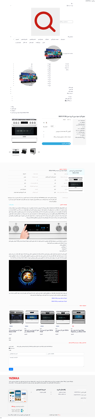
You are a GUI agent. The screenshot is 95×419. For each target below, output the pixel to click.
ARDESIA (31, 85)
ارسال (11, 369)
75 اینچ (49, 73)
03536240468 (77, 395)
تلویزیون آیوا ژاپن (29, 72)
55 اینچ (49, 70)
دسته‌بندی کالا (70, 37)
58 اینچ (49, 75)
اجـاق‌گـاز (47, 39)
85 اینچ (49, 83)
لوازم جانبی (31, 42)
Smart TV (67, 68)
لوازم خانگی (71, 87)
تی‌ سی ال (31, 68)
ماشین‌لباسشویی (24, 39)
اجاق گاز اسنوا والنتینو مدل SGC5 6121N (59, 301)
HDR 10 (67, 70)
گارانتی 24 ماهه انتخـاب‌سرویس (63, 131)
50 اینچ (49, 68)
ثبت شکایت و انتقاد (62, 394)
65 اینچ (49, 72)
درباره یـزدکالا (69, 93)
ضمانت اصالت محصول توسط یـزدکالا (62, 137)
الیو (32, 83)
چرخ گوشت (38, 42)
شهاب (31, 79)
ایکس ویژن (30, 77)
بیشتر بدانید (11, 204)
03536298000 (77, 392)
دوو (32, 64)
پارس (32, 75)
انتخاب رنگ (45, 126)
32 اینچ (49, 64)
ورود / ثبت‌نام (70, 5)
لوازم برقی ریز (18, 42)
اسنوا (32, 81)
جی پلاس (31, 73)
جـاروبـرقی (63, 39)
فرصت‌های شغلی (68, 98)
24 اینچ (49, 81)
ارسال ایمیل (83, 398)
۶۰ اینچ (49, 85)
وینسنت (31, 70)
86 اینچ (49, 79)
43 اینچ (49, 66)
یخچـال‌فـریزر (40, 39)
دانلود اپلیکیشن (18, 406)
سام (32, 66)
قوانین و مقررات (43, 392)
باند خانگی (25, 42)
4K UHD (67, 64)
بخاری (44, 42)
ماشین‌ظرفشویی (33, 39)
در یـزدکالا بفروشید (67, 100)
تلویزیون (17, 39)
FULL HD (67, 66)
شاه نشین (71, 89)
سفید (52, 126)
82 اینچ (49, 77)
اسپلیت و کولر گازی (54, 39)
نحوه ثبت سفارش (62, 392)
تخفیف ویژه (70, 91)
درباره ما (70, 97)
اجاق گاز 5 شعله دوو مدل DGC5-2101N (59, 298)
